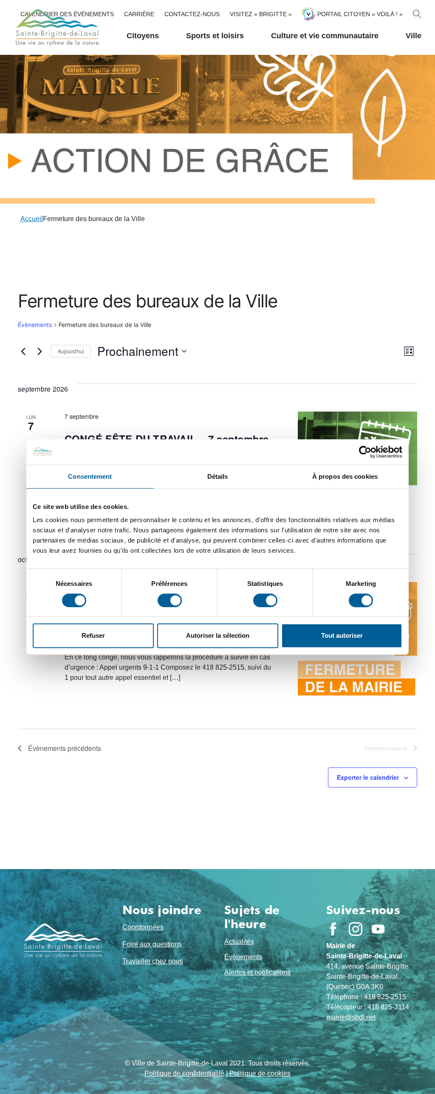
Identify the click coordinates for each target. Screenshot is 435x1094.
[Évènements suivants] (39, 351)
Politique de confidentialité (184, 1073)
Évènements (35, 324)
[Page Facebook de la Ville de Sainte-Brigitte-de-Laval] (333, 929)
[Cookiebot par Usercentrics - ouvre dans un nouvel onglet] (365, 452)
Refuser (93, 635)
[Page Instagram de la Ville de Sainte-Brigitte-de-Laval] (355, 929)
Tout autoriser (342, 635)
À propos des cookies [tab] (345, 476)
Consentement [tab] (90, 476)
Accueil (31, 218)
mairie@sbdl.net (351, 1017)
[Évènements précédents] (23, 351)
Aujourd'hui (71, 351)
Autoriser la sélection (217, 635)
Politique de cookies (260, 1073)
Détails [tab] (217, 476)
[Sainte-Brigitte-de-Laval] (56, 27)
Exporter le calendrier (368, 777)
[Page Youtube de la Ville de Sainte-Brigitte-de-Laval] (378, 929)
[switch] (170, 600)
